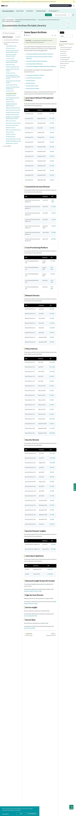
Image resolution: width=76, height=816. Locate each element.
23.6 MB (52, 462)
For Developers (54, 11)
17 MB (52, 491)
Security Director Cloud (32, 85)
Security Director (63, 55)
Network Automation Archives (13, 110)
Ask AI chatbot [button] (16, 1)
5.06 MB (52, 327)
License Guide (19, 11)
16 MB (51, 395)
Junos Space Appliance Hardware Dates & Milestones (39, 54)
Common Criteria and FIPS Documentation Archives (12, 51)
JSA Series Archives (10, 73)
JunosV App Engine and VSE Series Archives (12, 98)
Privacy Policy (5, 814)
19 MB (53, 232)
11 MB (51, 409)
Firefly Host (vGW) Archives (12, 66)
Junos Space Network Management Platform (67, 44)
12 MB (51, 381)
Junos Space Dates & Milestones (34, 63)
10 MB (52, 274)
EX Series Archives (10, 64)
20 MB (53, 239)
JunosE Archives (10, 91)
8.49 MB (52, 433)
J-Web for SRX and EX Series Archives (12, 69)
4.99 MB (50, 574)
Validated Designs (41, 11)
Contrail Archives (10, 58)
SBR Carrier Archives (11, 120)
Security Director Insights (65, 57)
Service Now (62, 67)
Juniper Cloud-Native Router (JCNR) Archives (13, 87)
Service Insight (63, 65)
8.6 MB (53, 549)
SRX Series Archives (10, 127)
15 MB (53, 206)
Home (3, 19)
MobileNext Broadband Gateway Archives (11, 104)
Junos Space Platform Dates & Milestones (36, 61)
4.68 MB (50, 569)
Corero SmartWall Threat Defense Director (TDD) (12, 61)
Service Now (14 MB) (29, 628)
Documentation (8, 11)
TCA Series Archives (10, 134)
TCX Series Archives (10, 136)
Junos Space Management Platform (35, 75)
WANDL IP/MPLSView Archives (13, 141)
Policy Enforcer (63, 53)
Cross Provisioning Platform (65, 49)
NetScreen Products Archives (13, 107)
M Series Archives (10, 101)
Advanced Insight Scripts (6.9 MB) (32, 591)
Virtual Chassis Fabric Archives (13, 139)
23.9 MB (52, 458)
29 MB (51, 342)
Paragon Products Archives (12, 114)
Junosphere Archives (11, 95)
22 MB (52, 170)
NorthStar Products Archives (13, 112)
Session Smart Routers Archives (13, 123)
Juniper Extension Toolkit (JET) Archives (13, 81)
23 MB (52, 128)
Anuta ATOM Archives (11, 46)
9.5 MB (53, 261)
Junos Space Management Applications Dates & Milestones (41, 66)
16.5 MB (52, 362)
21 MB (52, 481)
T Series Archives (10, 132)
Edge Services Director (64, 63)
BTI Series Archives (10, 48)
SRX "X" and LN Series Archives (13, 129)
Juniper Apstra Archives (11, 84)
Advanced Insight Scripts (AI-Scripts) (67, 61)
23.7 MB (52, 453)
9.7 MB (52, 113)
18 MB (52, 500)
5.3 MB (52, 309)
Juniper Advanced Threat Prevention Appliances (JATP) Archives (13, 77)
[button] (71, 807)
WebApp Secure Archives (12, 143)
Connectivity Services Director (66, 47)
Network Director (63, 51)
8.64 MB (52, 418)
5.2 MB (52, 313)
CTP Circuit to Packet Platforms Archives (11, 55)
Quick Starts (29, 11)
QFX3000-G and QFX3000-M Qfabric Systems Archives (13, 117)
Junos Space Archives (11, 93)
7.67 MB (52, 428)
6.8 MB (52, 376)
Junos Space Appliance (64, 59)
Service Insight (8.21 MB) (30, 615)
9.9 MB (53, 544)
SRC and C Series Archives (12, 125)
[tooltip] (62, 33)
